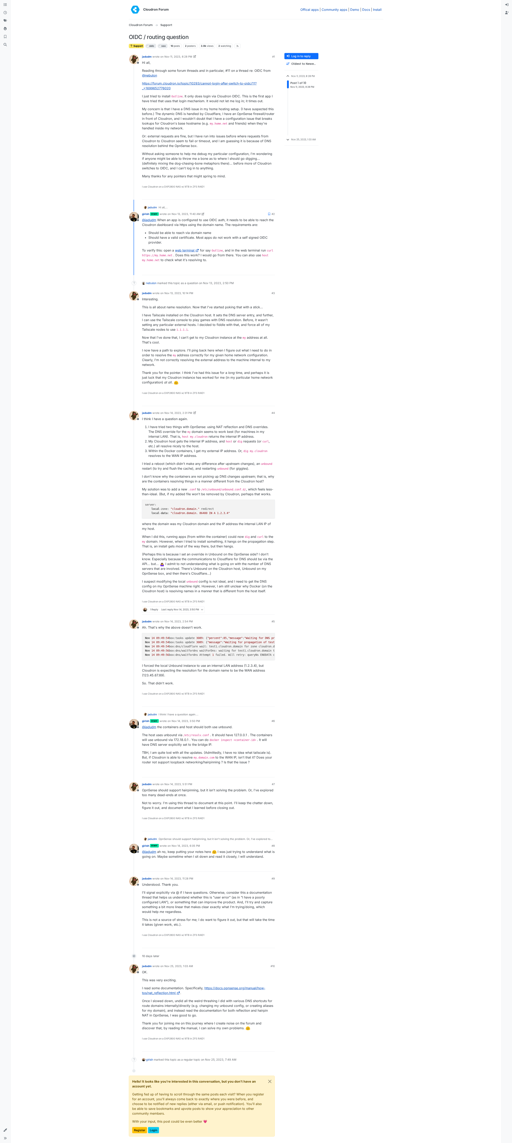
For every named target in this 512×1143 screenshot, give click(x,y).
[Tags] (5, 21)
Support (138, 45)
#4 (273, 412)
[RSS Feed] (237, 46)
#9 (273, 878)
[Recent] (5, 13)
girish (145, 214)
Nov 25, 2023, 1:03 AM (178, 966)
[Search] (5, 45)
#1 (273, 56)
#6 (273, 721)
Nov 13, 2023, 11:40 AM (186, 214)
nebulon (151, 283)
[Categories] (5, 5)
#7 (273, 784)
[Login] (506, 5)
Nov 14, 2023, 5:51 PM (178, 784)
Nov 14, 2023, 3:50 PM (186, 721)
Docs (366, 10)
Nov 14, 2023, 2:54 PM (178, 621)
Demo (354, 10)
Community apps (334, 10)
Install (377, 10)
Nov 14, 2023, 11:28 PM (178, 878)
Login (153, 1130)
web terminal (184, 250)
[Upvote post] (265, 195)
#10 (273, 966)
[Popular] (5, 29)
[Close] (270, 1081)
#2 (273, 214)
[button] (5, 1130)
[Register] (506, 13)
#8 (273, 845)
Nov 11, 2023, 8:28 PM (178, 56)
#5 (273, 621)
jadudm (147, 56)
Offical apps (309, 10)
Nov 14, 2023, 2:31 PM (178, 412)
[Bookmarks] (5, 37)
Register (139, 1130)
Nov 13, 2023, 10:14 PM (178, 293)
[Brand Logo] (135, 9)
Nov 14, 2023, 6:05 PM (186, 845)
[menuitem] (506, 5)
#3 (273, 293)
